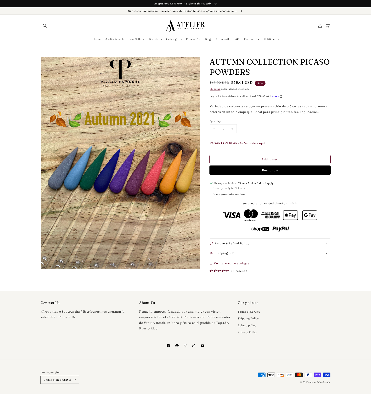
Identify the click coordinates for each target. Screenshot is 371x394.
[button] (45, 25)
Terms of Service (249, 311)
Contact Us (67, 317)
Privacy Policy (247, 332)
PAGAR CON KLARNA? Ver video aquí (237, 143)
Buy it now (270, 170)
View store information (229, 194)
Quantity (215, 121)
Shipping (215, 88)
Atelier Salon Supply (319, 382)
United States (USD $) (57, 379)
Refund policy (247, 325)
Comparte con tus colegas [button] (231, 263)
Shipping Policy (248, 318)
